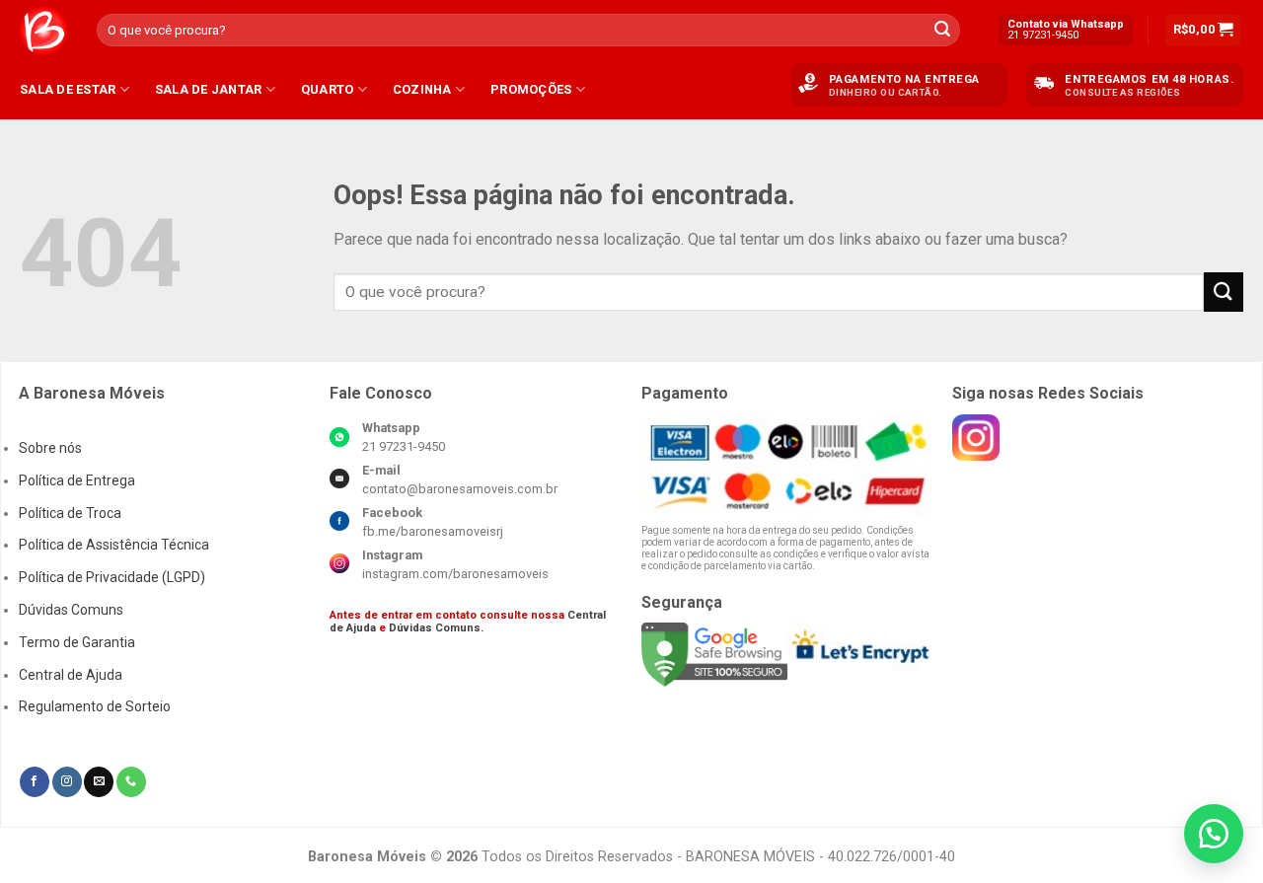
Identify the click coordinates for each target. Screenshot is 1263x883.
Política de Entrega (77, 480)
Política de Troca (70, 513)
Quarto (327, 89)
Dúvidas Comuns (71, 610)
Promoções (530, 89)
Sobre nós (50, 448)
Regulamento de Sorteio (95, 706)
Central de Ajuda (70, 675)
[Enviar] (942, 30)
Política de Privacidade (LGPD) (112, 577)
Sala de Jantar (208, 89)
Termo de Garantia (77, 642)
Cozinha (422, 89)
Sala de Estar (67, 89)
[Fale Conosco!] (1213, 833)
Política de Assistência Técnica (114, 544)
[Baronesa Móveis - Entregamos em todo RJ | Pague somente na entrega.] (43, 30)
